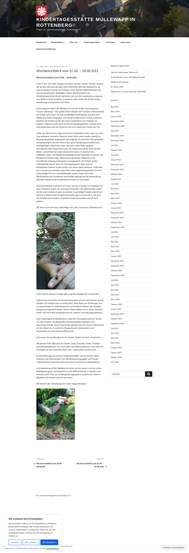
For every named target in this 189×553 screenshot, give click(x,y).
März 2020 (115, 299)
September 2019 (117, 323)
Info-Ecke (110, 42)
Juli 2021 (114, 232)
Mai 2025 (114, 131)
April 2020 (115, 295)
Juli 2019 (114, 328)
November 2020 (117, 266)
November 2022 (117, 169)
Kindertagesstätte (92, 42)
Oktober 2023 (116, 150)
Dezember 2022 (117, 165)
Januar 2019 (116, 352)
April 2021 (115, 246)
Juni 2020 (115, 285)
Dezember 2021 (117, 213)
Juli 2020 (114, 280)
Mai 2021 (114, 242)
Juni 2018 (115, 362)
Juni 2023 (115, 155)
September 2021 (117, 227)
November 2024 (117, 140)
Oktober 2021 (116, 222)
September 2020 (117, 275)
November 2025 (117, 121)
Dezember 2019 (117, 314)
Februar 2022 (116, 203)
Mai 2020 (114, 290)
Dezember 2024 (117, 136)
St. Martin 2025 (117, 87)
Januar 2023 (116, 160)
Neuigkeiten (41, 42)
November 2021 (117, 218)
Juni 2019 (115, 333)
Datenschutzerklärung (46, 49)
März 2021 (115, 251)
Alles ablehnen (31, 542)
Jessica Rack (60, 66)
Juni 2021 (115, 237)
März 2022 (115, 198)
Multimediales (57, 42)
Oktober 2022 (116, 174)
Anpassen (15, 542)
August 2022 (116, 179)
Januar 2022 (116, 208)
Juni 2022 (115, 184)
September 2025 (117, 126)
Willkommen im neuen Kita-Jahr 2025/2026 (128, 92)
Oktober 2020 (116, 271)
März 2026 (115, 112)
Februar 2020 (116, 304)
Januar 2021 (116, 256)
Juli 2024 (114, 145)
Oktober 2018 (116, 357)
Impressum (125, 42)
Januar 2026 (116, 116)
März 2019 (115, 343)
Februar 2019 (116, 348)
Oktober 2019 (116, 319)
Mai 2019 (114, 338)
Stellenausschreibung (119, 82)
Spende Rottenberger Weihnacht (124, 72)
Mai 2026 (114, 107)
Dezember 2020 (117, 261)
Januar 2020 (116, 309)
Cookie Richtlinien (52, 548)
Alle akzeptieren (49, 542)
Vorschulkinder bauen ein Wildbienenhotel (128, 77)
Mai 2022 (114, 189)
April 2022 (115, 193)
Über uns (74, 42)
